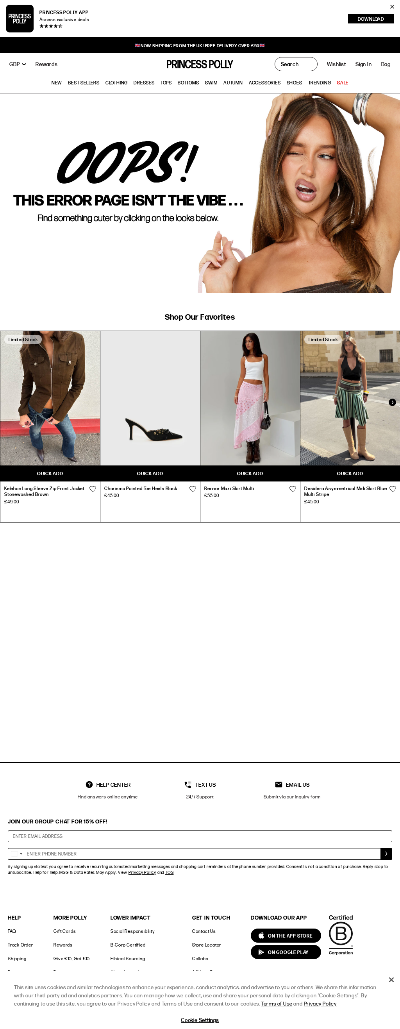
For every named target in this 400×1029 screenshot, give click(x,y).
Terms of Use (277, 1003)
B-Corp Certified (128, 945)
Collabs (200, 958)
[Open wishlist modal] (92, 489)
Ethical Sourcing (128, 958)
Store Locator (206, 945)
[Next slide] (392, 402)
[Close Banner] (392, 7)
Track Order (20, 945)
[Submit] (386, 854)
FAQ (12, 931)
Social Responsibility (133, 931)
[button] (386, 64)
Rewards (63, 945)
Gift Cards (65, 931)
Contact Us (204, 931)
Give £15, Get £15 (72, 958)
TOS (169, 872)
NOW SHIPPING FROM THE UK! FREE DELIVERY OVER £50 (200, 45)
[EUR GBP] (17, 64)
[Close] (391, 979)
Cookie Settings (200, 1020)
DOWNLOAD (376, 19)
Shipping (17, 958)
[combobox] (16, 853)
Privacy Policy (142, 872)
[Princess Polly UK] (200, 64)
